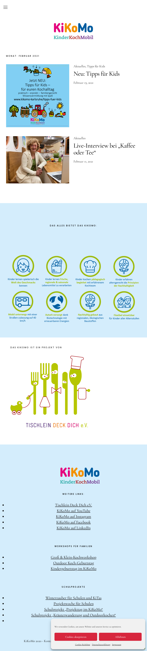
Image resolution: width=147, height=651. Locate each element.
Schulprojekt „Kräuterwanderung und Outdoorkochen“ (73, 615)
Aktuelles (80, 66)
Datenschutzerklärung (101, 644)
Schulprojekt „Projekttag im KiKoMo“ (73, 609)
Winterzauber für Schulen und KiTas (73, 598)
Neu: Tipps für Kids (97, 73)
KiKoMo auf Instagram (73, 516)
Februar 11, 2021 (83, 161)
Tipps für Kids (96, 66)
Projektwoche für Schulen (74, 603)
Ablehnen (120, 636)
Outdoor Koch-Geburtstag (73, 563)
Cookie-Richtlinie (82, 644)
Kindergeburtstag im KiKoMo (73, 568)
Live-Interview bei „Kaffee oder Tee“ (104, 149)
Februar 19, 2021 (83, 83)
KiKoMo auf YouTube (73, 510)
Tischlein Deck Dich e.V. (73, 505)
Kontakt (49, 641)
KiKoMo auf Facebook (73, 522)
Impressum (116, 644)
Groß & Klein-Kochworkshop (73, 557)
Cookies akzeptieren (75, 636)
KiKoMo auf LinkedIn (74, 528)
